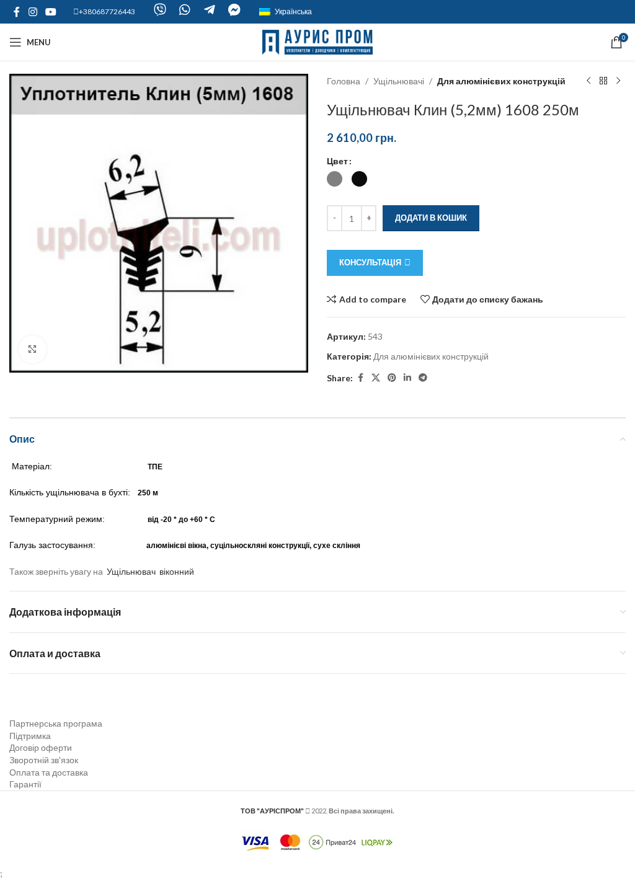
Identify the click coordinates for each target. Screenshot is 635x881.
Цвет (337, 161)
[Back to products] (603, 81)
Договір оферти (40, 747)
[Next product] (618, 81)
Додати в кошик (431, 218)
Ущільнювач (131, 571)
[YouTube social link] (50, 11)
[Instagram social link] (32, 11)
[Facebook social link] (16, 11)
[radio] (334, 179)
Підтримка (30, 735)
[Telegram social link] (423, 378)
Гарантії (25, 784)
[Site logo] (317, 41)
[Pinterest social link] (392, 378)
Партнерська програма (55, 723)
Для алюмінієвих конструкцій (501, 81)
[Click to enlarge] (33, 349)
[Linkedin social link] (407, 378)
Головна (343, 81)
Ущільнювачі (398, 81)
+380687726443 (107, 11)
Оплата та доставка (48, 772)
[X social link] (376, 378)
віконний (176, 571)
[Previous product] (588, 81)
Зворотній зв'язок (43, 760)
